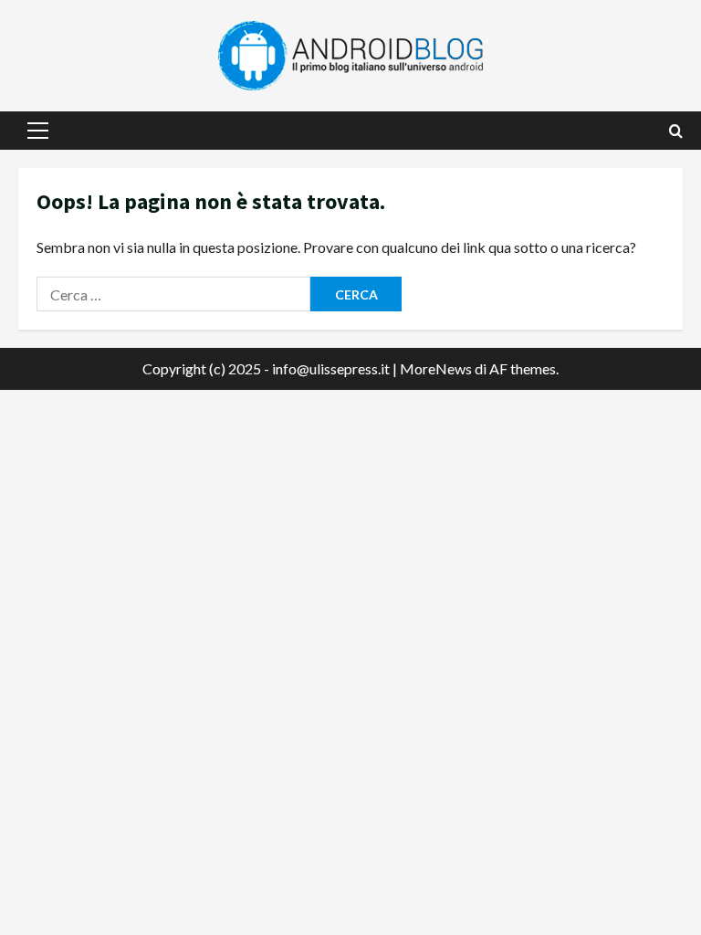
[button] (38, 130)
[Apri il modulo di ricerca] (676, 131)
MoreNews (436, 368)
